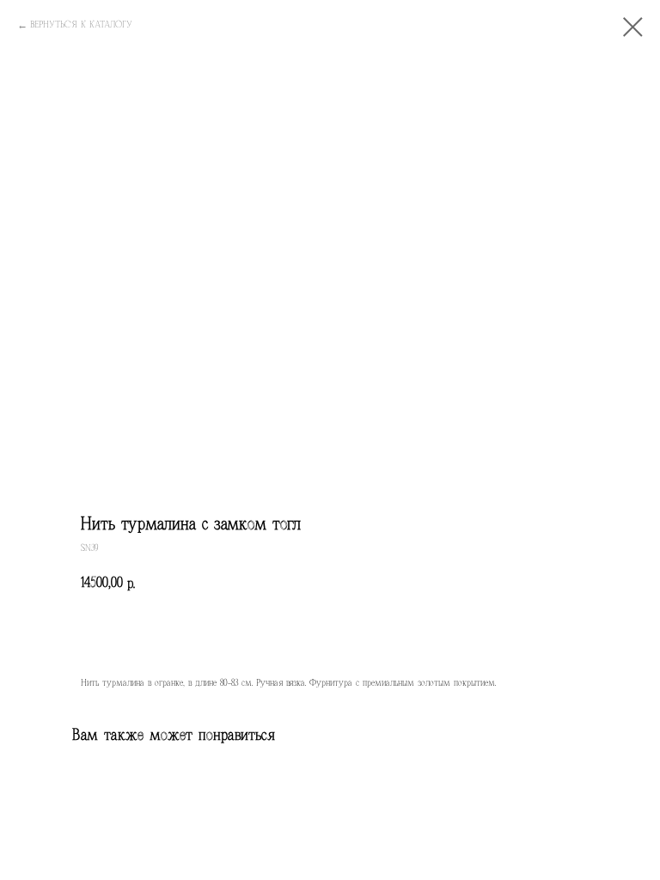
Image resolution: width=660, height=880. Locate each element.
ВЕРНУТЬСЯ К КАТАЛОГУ (81, 24)
